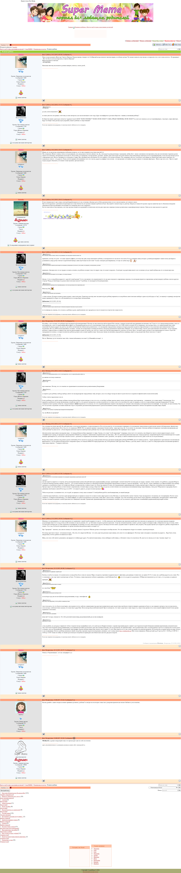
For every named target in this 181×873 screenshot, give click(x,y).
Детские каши (6, 813)
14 (74, 738)
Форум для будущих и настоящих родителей (11, 49)
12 (74, 650)
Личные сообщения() (132, 41)
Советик (4, 800)
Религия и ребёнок (52, 49)
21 (24, 231)
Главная (70, 27)
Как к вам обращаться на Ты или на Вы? (13, 793)
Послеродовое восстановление (9, 828)
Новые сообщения (145, 41)
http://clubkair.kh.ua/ (125, 631)
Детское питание (5, 815)
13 (74, 700)
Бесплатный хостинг (89, 871)
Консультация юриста (6, 798)
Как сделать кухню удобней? (10, 833)
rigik (95, 850)
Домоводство (4, 835)
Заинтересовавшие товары (10, 820)
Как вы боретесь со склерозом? (11, 810)
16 (24, 132)
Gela (95, 852)
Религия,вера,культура (40, 49)
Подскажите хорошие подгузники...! (12, 816)
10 (71, 518)
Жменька (96, 857)
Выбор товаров (5, 818)
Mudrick (96, 864)
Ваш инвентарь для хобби (9, 830)
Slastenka (96, 848)
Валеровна (97, 860)
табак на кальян (6, 803)
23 (24, 771)
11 (74, 568)
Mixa (95, 858)
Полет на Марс (6, 806)
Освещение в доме (7, 840)
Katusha (96, 862)
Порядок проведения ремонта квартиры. (14, 836)
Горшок (4, 823)
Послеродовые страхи (8, 826)
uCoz (96, 871)
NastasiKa (14, 47)
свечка (96, 855)
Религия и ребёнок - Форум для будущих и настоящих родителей (94, 27)
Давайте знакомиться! (6, 794)
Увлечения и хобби (5, 831)
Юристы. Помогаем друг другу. (11, 796)
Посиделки (3, 801)
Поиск (178, 41)
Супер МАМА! (28, 49)
